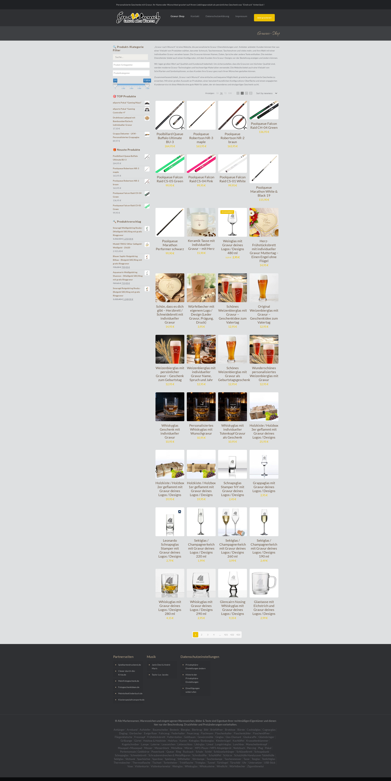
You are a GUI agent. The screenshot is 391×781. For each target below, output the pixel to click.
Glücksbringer (266, 737)
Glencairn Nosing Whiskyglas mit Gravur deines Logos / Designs (232, 608)
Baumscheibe (160, 729)
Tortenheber (170, 762)
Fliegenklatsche (123, 737)
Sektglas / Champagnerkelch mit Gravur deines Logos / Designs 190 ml (264, 548)
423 (238, 634)
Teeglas (256, 759)
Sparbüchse (143, 759)
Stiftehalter (183, 759)
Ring (178, 751)
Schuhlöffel (215, 755)
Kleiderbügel (223, 740)
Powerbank (157, 751)
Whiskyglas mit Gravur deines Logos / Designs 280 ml (169, 608)
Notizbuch (239, 748)
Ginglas (219, 737)
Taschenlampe (214, 759)
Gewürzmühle (205, 737)
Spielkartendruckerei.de (129, 664)
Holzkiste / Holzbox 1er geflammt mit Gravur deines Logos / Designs (201, 489)
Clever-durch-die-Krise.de (126, 673)
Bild (206, 729)
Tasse (246, 759)
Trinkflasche (186, 762)
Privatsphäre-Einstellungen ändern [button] (196, 666)
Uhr (244, 762)
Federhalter (178, 733)
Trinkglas (200, 762)
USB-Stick (269, 762)
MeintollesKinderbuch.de (130, 693)
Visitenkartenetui (160, 766)
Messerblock (162, 748)
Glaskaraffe (249, 737)
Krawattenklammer (257, 740)
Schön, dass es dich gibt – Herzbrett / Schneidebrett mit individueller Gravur (170, 314)
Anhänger (119, 729)
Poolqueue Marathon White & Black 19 (264, 191)
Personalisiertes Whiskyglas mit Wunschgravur (201, 429)
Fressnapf (139, 737)
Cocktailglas (254, 729)
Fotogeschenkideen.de (128, 687)
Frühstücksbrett (156, 737)
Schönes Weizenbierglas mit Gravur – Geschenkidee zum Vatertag (232, 314)
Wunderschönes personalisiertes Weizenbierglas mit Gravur (264, 374)
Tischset (156, 762)
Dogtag (123, 733)
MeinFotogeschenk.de (128, 681)
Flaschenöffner (261, 733)
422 (232, 634)
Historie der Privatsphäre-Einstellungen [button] (192, 678)
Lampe (145, 744)
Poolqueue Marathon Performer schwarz (170, 245)
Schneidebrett (138, 755)
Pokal (268, 748)
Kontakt (195, 16)
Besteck (174, 729)
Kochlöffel (238, 740)
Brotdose (230, 729)
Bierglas (185, 729)
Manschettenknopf (256, 744)
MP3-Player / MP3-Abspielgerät (213, 748)
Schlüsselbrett (244, 751)
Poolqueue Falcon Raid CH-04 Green (264, 125)
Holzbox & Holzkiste (154, 740)
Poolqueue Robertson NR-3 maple (201, 138)
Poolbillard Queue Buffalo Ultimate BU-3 (170, 138)
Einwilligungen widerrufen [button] (193, 690)
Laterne (155, 744)
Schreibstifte (199, 755)
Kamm (183, 740)
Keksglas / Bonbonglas (201, 740)
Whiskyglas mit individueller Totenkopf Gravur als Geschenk (232, 431)
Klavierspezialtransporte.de (130, 699)
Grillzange (126, 740)
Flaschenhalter (223, 733)
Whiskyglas (191, 766)
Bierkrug (197, 729)
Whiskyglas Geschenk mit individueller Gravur (170, 431)
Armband (132, 729)
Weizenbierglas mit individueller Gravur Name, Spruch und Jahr (201, 374)
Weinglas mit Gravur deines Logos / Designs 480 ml (232, 247)
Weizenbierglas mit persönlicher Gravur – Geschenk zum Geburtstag (170, 374)
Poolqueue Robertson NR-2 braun (233, 138)
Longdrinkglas (223, 744)
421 (226, 634)
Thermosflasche (141, 762)
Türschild (235, 762)
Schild (208, 751)
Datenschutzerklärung (217, 16)
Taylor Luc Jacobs (160, 674)
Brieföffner (216, 729)
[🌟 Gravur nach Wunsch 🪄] (138, 17)
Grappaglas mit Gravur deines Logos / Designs (263, 487)
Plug (260, 748)
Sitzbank (130, 759)
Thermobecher (122, 762)
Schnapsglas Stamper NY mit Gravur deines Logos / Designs (232, 489)
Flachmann (207, 733)
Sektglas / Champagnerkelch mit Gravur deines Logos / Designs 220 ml (201, 548)
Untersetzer (255, 762)
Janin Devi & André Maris (161, 666)
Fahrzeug (164, 733)
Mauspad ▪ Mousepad (130, 748)
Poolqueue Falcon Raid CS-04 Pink (201, 179)
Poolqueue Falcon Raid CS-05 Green (170, 179)
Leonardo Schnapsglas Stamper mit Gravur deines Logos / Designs (169, 548)
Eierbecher (136, 733)
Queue (170, 751)
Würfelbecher (237, 766)
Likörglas (199, 744)
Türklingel (222, 762)
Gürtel (137, 740)
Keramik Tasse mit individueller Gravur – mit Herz (201, 245)
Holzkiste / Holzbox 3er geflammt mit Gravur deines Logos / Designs (264, 431)
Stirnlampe (198, 759)
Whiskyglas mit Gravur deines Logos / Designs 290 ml (201, 608)
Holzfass (172, 740)
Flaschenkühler (242, 733)
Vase (130, 766)
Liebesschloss (184, 744)
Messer (148, 748)
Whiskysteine (207, 766)
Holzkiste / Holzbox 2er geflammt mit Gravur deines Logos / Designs (169, 489)
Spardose (157, 759)
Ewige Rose (150, 733)
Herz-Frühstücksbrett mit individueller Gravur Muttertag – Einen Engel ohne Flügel (264, 251)
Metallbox (177, 748)
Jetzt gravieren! (264, 17)
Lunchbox (238, 744)
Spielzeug (170, 759)
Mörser (189, 748)
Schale (199, 751)
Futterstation (174, 737)
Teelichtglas (268, 759)
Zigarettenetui (255, 766)
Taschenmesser (232, 759)
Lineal (209, 744)
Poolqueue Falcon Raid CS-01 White (232, 179)
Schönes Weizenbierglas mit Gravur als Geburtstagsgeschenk (234, 374)
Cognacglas (269, 729)
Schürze (227, 755)
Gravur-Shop (177, 16)
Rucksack (188, 751)
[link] (217, 93)
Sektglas (118, 759)
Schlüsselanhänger (224, 751)
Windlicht (222, 766)
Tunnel (211, 762)
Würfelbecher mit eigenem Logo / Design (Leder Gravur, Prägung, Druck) (201, 314)
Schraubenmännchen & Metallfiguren (169, 755)
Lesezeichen (168, 744)
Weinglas (177, 766)
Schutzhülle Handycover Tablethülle (254, 755)
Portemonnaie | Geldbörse (134, 751)
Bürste (241, 729)
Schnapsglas (121, 755)
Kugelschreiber (130, 744)
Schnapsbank (261, 751)
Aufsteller (145, 729)
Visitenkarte (142, 766)
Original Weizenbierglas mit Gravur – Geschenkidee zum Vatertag (264, 314)
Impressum (241, 16)
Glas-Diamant (233, 737)
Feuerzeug (193, 733)
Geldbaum (190, 737)
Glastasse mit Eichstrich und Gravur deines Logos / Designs (263, 608)
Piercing (251, 748)
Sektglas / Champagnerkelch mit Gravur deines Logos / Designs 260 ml (232, 548)
